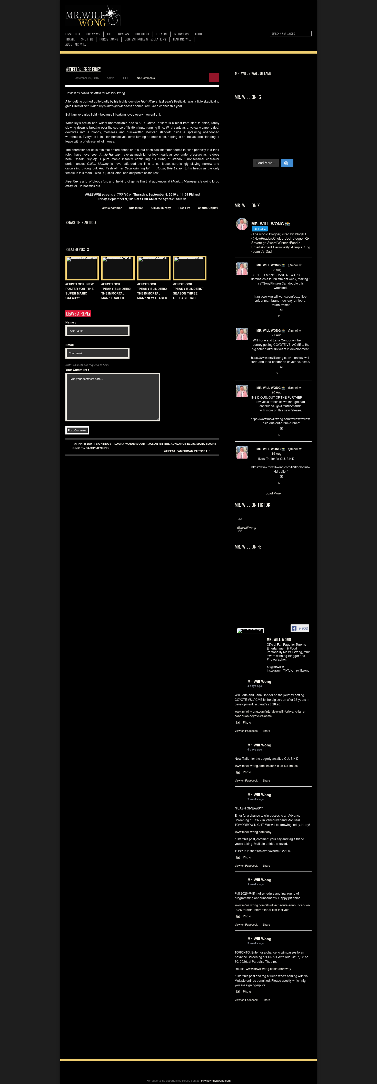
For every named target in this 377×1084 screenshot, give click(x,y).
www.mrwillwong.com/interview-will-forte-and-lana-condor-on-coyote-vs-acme (270, 713)
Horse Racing (109, 39)
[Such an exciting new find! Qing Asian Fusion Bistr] (245, 138)
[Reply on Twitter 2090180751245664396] (253, 483)
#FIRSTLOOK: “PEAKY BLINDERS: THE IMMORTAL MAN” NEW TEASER (152, 291)
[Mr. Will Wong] (250, 630)
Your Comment (77, 369)
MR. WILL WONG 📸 (270, 265)
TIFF (109, 34)
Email (70, 344)
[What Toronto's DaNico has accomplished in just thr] (283, 116)
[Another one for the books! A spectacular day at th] (302, 149)
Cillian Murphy (161, 208)
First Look (72, 34)
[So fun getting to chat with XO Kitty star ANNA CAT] (264, 127)
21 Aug (277, 335)
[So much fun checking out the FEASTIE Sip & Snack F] (302, 116)
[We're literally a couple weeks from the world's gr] (245, 116)
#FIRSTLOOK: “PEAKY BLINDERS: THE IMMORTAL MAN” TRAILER (116, 291)
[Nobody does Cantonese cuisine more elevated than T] (264, 138)
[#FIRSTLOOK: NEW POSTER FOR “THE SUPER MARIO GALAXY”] (80, 268)
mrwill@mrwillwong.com (216, 1080)
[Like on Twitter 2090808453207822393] (270, 373)
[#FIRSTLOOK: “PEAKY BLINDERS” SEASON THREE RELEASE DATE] (188, 268)
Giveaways (93, 34)
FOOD (198, 34)
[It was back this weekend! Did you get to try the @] (283, 149)
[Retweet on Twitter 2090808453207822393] (261, 373)
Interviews (181, 34)
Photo (247, 722)
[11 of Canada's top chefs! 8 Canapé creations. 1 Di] (245, 149)
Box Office (142, 34)
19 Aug (277, 453)
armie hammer (112, 208)
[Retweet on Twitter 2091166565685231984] (261, 316)
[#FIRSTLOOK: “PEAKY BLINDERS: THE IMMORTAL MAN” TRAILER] (116, 268)
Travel (70, 39)
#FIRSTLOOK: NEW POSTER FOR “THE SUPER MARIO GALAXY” (79, 291)
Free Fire (184, 208)
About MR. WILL (75, 44)
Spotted (87, 39)
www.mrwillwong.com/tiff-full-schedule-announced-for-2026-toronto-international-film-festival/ (272, 907)
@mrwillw (295, 265)
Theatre (161, 34)
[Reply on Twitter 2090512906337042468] (253, 435)
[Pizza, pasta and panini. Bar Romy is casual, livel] (283, 127)
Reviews (123, 34)
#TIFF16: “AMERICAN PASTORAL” (187, 451)
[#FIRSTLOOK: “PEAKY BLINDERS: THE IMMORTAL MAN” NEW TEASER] (152, 268)
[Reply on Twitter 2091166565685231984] (253, 316)
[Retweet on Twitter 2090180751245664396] (261, 483)
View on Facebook (246, 730)
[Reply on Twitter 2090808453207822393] (253, 373)
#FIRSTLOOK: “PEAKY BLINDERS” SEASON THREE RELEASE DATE (188, 291)
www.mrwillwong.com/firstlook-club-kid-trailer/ (266, 765)
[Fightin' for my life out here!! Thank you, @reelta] (264, 116)
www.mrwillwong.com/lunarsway (268, 968)
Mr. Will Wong (259, 681)
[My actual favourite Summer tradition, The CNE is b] (245, 127)
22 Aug (277, 269)
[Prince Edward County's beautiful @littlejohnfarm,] (302, 138)
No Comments (146, 78)
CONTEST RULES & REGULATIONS (145, 39)
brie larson (136, 208)
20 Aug (277, 392)
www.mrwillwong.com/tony (253, 831)
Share (266, 730)
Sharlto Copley (208, 208)
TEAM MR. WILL (182, 39)
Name (70, 322)
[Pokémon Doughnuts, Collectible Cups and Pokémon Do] (283, 138)
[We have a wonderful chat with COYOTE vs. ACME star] (302, 127)
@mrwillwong (246, 527)
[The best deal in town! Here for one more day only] (264, 149)
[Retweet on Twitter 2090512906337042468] (261, 435)
